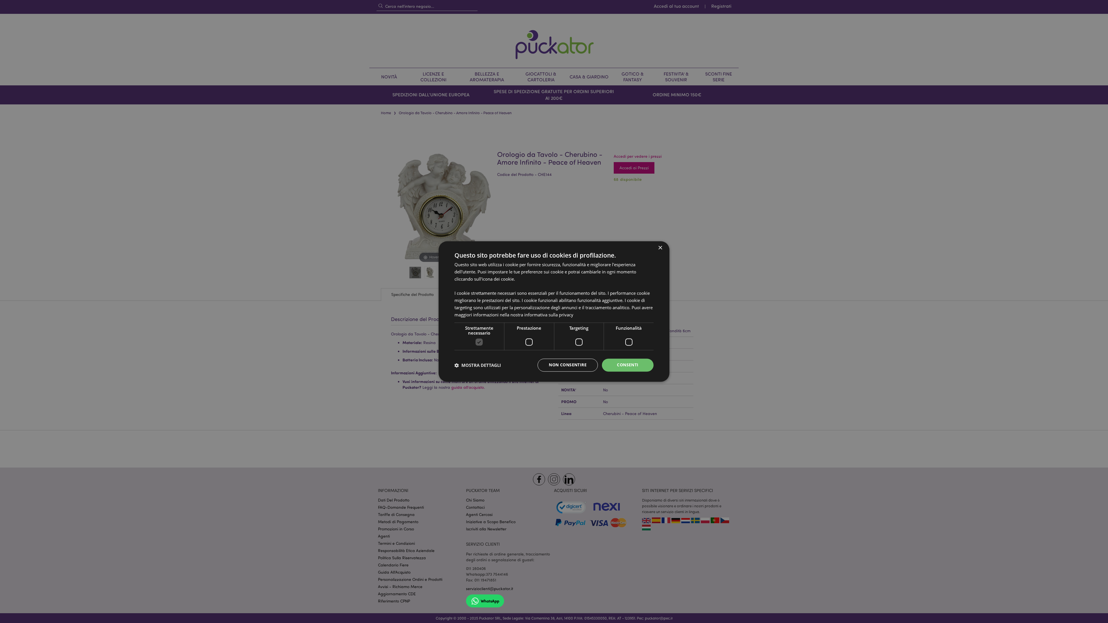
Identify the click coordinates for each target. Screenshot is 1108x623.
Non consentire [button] (568, 365)
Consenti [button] (627, 365)
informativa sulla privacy (548, 315)
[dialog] (554, 311)
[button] (477, 365)
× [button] (660, 248)
